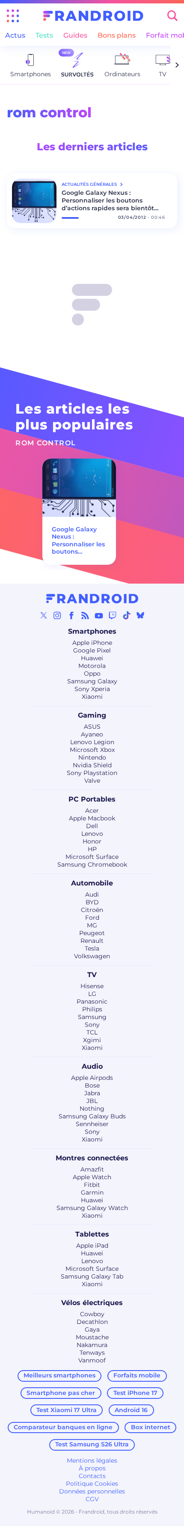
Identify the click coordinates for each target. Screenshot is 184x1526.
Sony (92, 1024)
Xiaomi (92, 696)
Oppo (92, 673)
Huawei (92, 658)
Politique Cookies (92, 1483)
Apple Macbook (92, 818)
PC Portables (92, 799)
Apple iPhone (92, 643)
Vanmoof (92, 1360)
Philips (92, 1009)
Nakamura (92, 1345)
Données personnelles (92, 1491)
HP (92, 849)
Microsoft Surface (92, 857)
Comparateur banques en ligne (63, 1427)
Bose (92, 1085)
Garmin (92, 1192)
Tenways (92, 1352)
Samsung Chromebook (92, 864)
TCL (92, 1032)
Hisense (92, 986)
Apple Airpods (92, 1078)
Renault (92, 941)
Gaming (92, 715)
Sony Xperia (92, 689)
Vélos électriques (92, 1303)
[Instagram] (57, 615)
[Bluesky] (140, 615)
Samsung (92, 1017)
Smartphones (92, 631)
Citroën (92, 910)
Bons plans (117, 35)
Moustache (92, 1337)
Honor (92, 841)
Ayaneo (92, 734)
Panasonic (92, 1001)
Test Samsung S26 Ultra (92, 1444)
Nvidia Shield (92, 765)
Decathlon (92, 1322)
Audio (92, 1066)
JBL (92, 1101)
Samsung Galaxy (92, 681)
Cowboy (92, 1314)
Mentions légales (92, 1460)
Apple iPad (92, 1245)
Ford (92, 917)
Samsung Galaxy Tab (92, 1276)
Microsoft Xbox (92, 750)
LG (92, 994)
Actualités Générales (90, 184)
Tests (44, 35)
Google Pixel (92, 650)
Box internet (150, 1427)
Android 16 (131, 1410)
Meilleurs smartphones (59, 1375)
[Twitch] (112, 615)
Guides (75, 35)
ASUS (92, 726)
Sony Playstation (92, 773)
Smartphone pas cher (61, 1393)
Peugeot (92, 933)
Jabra (92, 1093)
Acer (92, 810)
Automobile (92, 883)
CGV (92, 1499)
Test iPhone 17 (135, 1393)
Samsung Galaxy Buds (92, 1116)
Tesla (92, 948)
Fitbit (92, 1185)
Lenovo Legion (92, 742)
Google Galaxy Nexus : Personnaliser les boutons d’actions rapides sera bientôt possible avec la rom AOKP (108, 200)
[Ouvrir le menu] (13, 16)
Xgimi (92, 1040)
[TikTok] (127, 615)
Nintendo (92, 757)
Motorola (92, 666)
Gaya (92, 1329)
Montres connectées (92, 1158)
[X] (44, 615)
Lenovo (92, 834)
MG (92, 925)
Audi (92, 894)
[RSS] (85, 615)
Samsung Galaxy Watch (92, 1208)
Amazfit (92, 1169)
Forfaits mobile (136, 1375)
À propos (92, 1468)
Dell (92, 826)
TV (92, 975)
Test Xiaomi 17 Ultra (66, 1410)
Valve (92, 780)
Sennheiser (92, 1124)
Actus (15, 35)
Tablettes (92, 1234)
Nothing (92, 1108)
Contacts (92, 1476)
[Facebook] (71, 615)
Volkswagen (92, 956)
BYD (92, 902)
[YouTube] (99, 615)
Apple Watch (92, 1177)
